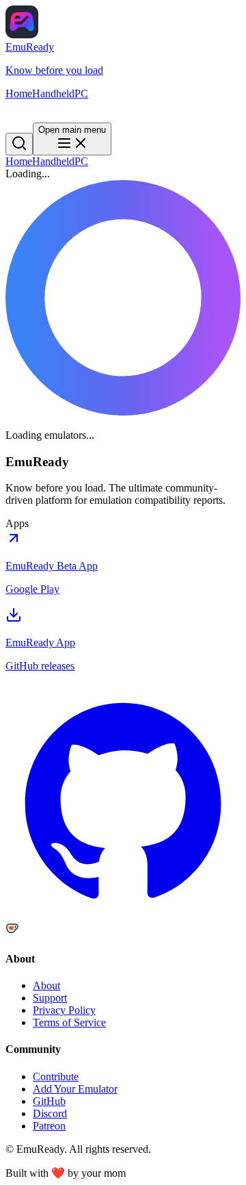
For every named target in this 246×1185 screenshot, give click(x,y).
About (46, 985)
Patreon (49, 1126)
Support (50, 998)
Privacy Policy (64, 1010)
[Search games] (19, 111)
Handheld (53, 161)
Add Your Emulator (75, 1089)
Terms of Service (69, 1022)
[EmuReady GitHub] (123, 915)
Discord (50, 1113)
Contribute (56, 1076)
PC (81, 161)
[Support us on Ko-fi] (123, 929)
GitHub (49, 1101)
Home (18, 161)
